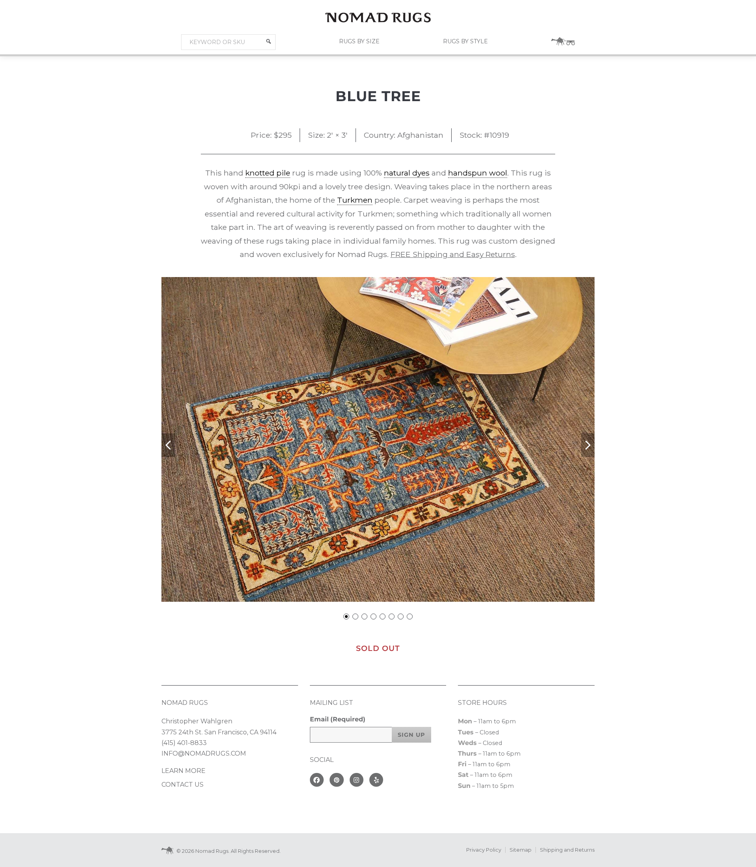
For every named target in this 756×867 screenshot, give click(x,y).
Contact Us (182, 784)
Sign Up (411, 734)
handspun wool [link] (477, 172)
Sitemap (521, 850)
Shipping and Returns (567, 850)
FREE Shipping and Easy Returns (453, 254)
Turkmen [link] (354, 200)
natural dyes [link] (407, 172)
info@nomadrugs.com (203, 753)
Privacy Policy (483, 850)
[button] (268, 41)
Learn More (183, 771)
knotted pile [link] (267, 172)
